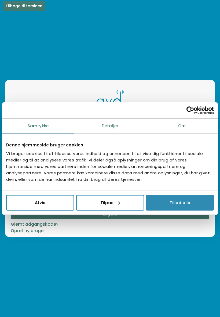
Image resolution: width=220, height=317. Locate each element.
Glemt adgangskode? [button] (34, 224)
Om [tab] (182, 126)
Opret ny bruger (28, 231)
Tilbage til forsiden (24, 6)
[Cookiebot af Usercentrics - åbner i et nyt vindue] (190, 110)
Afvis (40, 202)
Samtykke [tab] (38, 126)
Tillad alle (180, 202)
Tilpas (106, 202)
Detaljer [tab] (110, 126)
